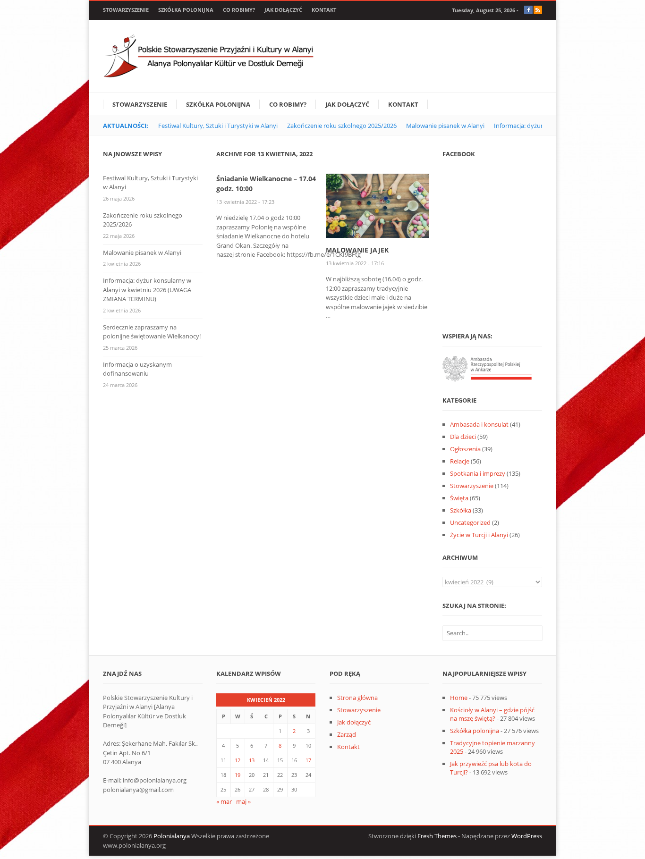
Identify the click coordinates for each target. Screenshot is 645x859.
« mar (224, 801)
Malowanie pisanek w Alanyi (445, 125)
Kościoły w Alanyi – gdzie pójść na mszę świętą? (492, 714)
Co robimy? (239, 9)
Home (458, 697)
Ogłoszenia (465, 449)
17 (308, 760)
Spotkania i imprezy (477, 473)
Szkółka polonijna (185, 9)
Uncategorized (470, 522)
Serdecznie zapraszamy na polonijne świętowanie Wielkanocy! (152, 332)
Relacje (459, 461)
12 (237, 760)
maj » (243, 801)
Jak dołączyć (283, 9)
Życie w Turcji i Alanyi (479, 535)
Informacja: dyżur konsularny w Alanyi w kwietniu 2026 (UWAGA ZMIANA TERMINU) (147, 289)
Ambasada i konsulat (479, 424)
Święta (459, 498)
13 (252, 760)
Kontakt (324, 9)
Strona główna (357, 697)
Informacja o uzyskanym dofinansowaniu (137, 369)
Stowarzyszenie (126, 9)
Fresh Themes (437, 836)
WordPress (526, 836)
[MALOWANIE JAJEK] (377, 205)
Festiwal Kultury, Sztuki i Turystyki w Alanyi (218, 125)
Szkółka (460, 510)
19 (237, 774)
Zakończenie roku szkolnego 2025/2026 (342, 125)
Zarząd (346, 734)
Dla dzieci (463, 436)
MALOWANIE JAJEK (357, 249)
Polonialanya (171, 836)
